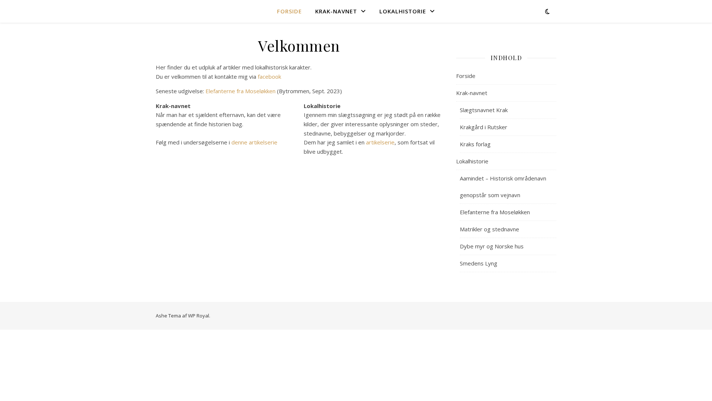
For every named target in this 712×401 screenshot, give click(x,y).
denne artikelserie (254, 142)
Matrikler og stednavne (489, 229)
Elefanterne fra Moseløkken (240, 91)
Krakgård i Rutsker (483, 127)
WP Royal (198, 315)
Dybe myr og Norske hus (492, 246)
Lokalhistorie (402, 11)
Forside (289, 11)
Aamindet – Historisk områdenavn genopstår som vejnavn (503, 187)
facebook (269, 76)
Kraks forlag (475, 144)
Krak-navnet (336, 11)
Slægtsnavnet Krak (484, 110)
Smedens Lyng (478, 263)
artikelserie (380, 142)
